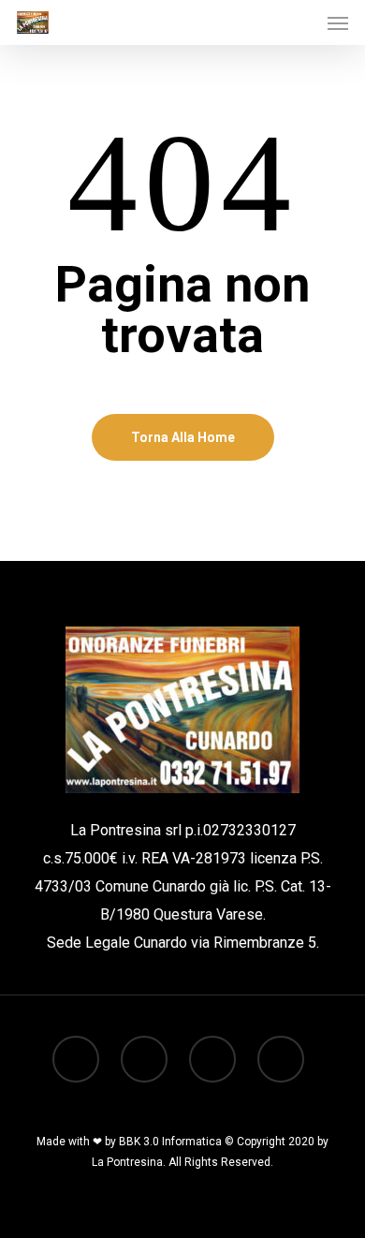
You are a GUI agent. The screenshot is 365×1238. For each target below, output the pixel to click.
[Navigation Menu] (338, 22)
